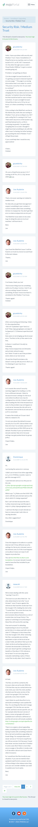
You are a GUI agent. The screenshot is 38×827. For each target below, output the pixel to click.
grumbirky (17, 47)
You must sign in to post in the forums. (14, 797)
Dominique (18, 457)
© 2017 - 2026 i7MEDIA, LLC (19, 822)
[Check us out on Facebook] (14, 813)
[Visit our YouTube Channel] (19, 813)
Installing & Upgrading (18, 18)
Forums (6, 18)
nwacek (16, 584)
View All (17, 787)
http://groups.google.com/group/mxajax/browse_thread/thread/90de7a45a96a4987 (18, 487)
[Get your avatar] (8, 49)
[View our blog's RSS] (24, 813)
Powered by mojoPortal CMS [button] (19, 819)
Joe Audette (18, 189)
